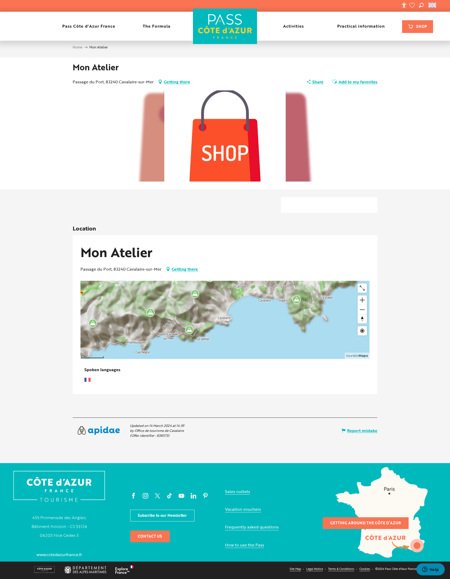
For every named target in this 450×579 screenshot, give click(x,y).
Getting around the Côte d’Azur (365, 523)
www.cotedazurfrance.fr (59, 554)
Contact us (150, 536)
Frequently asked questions (252, 527)
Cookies (364, 568)
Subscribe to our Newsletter (162, 515)
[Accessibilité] (404, 5)
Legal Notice (314, 568)
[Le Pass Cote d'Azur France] (225, 26)
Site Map (295, 568)
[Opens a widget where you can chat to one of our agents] (430, 569)
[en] (433, 5)
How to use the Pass (244, 545)
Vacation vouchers (243, 509)
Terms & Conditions (341, 568)
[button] (421, 5)
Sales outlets (237, 492)
